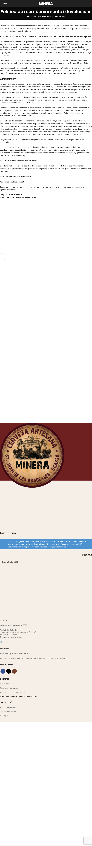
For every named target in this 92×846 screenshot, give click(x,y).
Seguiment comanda (9, 688)
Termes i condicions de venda (12, 692)
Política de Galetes (8, 712)
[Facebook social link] (2, 671)
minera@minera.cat (14, 637)
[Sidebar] (3, 257)
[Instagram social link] (14, 671)
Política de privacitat (8, 707)
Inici (28, 16)
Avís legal (4, 716)
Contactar (4, 684)
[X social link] (8, 671)
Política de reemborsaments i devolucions (18, 696)
